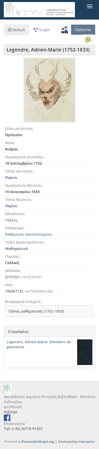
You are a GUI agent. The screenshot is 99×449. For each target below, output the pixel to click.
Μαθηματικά (16, 248)
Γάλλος (11, 220)
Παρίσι (11, 177)
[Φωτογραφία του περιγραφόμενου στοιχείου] (49, 90)
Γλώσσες (12, 256)
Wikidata (12, 270)
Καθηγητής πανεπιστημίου (28, 234)
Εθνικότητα (14, 213)
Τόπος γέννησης (18, 171)
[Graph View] (88, 39)
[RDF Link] (64, 30)
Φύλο (9, 142)
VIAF (8, 284)
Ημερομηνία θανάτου (23, 185)
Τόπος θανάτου (18, 199)
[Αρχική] (39, 9)
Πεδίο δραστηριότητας (24, 242)
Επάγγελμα (14, 228)
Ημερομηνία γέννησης (24, 156)
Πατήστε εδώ (41, 291)
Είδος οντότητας (19, 128)
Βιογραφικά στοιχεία (22, 301)
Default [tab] (18, 29)
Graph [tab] (44, 29)
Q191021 (34, 276)
